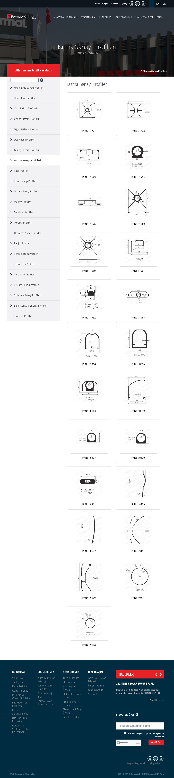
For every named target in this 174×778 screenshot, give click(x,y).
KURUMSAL (18, 672)
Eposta (160, 719)
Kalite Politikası (20, 686)
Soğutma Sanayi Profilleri (26, 295)
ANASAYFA (59, 17)
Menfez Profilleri (21, 201)
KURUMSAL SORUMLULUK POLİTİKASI (20, 729)
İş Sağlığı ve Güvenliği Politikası (22, 696)
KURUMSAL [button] (71, 17)
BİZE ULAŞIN (95, 672)
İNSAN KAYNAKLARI (143, 17)
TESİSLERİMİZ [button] (87, 17)
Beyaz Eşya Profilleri (24, 98)
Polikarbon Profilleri (23, 264)
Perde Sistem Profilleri (25, 253)
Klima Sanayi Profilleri (24, 181)
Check (121, 733)
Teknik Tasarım (71, 677)
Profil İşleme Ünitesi (69, 703)
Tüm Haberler (157, 700)
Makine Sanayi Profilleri (25, 191)
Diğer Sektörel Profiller (25, 129)
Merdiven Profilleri (22, 212)
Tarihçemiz (18, 682)
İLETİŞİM (159, 17)
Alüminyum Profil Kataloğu (47, 679)
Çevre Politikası (20, 690)
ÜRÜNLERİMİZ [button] (104, 17)
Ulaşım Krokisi (95, 689)
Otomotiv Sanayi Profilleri (26, 233)
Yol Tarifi (92, 694)
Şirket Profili (18, 677)
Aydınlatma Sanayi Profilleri (27, 87)
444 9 (111, 3)
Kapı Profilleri (20, 170)
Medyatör (30, 774)
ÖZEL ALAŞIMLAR (123, 17)
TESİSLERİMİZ (71, 672)
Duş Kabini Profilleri (23, 139)
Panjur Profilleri (21, 243)
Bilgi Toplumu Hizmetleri (19, 719)
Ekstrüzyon (69, 682)
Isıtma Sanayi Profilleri (26, 160)
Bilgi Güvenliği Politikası (19, 704)
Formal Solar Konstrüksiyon (45, 702)
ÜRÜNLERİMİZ (46, 672)
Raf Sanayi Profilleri (23, 274)
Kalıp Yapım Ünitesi (69, 688)
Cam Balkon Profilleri (24, 108)
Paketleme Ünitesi (73, 717)
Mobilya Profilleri (22, 222)
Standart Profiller (22, 316)
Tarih (161, 710)
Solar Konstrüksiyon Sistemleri (29, 305)
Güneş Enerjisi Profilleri (25, 150)
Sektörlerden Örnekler (45, 687)
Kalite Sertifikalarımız (20, 712)
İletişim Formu (96, 685)
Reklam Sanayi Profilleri (25, 284)
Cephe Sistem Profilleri (25, 118)
